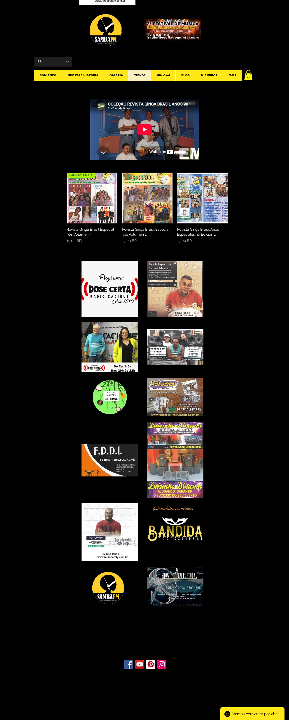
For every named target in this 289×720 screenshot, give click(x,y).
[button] (248, 75)
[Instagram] (161, 664)
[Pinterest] (150, 664)
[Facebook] (128, 664)
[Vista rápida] (147, 198)
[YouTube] (139, 664)
